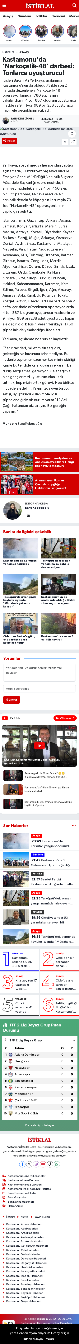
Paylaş (11, 140)
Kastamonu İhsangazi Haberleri (25, 1271)
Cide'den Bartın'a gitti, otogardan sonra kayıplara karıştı (19, 639)
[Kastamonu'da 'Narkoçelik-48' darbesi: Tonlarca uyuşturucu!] (39, 131)
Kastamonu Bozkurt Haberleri (24, 1241)
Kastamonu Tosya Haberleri (23, 1301)
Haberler (8, 52)
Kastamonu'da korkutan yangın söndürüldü (51, 844)
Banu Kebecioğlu (37, 507)
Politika (41, 16)
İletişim (10, 1216)
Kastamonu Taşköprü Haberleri (25, 1297)
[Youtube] (43, 1164)
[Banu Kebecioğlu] (12, 510)
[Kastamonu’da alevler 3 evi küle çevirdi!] (58, 623)
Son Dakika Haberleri (21, 1201)
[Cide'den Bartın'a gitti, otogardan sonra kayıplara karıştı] (20, 623)
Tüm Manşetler (17, 1197)
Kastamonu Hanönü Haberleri (24, 1267)
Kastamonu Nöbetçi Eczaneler (26, 1176)
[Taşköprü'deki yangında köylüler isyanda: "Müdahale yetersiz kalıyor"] (20, 584)
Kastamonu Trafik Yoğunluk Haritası (29, 1188)
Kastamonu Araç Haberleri (22, 1232)
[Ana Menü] (4, 5)
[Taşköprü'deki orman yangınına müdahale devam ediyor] (58, 548)
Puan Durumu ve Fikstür (22, 1193)
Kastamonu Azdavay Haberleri (25, 1237)
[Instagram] (36, 1164)
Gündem (24, 16)
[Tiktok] (50, 1164)
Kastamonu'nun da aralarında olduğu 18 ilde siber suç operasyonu (58, 600)
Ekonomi (58, 16)
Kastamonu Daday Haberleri (23, 1254)
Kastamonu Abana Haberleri (23, 1224)
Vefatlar (37, 912)
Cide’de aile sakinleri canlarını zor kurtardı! (64, 985)
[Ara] (74, 5)
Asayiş (8, 16)
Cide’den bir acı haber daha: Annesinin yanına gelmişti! (65, 962)
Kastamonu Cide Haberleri (22, 1250)
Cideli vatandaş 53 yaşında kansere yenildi (49, 920)
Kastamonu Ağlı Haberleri (22, 1228)
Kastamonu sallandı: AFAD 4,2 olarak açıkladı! (22, 962)
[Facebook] (22, 1164)
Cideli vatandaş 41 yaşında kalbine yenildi (25, 1008)
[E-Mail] (28, 516)
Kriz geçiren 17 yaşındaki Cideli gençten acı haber (26, 985)
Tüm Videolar (64, 718)
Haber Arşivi (15, 1206)
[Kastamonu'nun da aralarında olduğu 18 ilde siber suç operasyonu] (58, 584)
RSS (10, 1323)
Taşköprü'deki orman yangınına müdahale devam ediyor (55, 564)
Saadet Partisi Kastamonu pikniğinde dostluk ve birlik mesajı (52, 882)
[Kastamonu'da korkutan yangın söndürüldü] (20, 548)
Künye (25, 1216)
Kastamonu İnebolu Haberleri (24, 1275)
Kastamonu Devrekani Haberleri (26, 1258)
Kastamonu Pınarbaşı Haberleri (25, 1284)
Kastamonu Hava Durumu (23, 1180)
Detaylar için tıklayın (39, 1125)
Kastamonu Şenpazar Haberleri (25, 1288)
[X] (29, 1164)
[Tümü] (74, 825)
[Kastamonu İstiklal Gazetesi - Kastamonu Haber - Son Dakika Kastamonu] (39, 6)
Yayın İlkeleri (42, 1216)
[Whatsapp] (57, 1164)
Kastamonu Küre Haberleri (22, 1280)
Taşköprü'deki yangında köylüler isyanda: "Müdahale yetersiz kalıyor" (53, 939)
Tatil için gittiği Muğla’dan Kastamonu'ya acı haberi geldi (66, 1008)
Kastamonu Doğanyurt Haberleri (26, 1263)
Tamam (50, 1339)
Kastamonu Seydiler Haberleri (24, 1293)
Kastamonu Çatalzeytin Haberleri (27, 1245)
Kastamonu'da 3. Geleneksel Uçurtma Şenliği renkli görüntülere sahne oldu (52, 863)
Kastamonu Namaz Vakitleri (25, 1184)
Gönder (11, 699)
